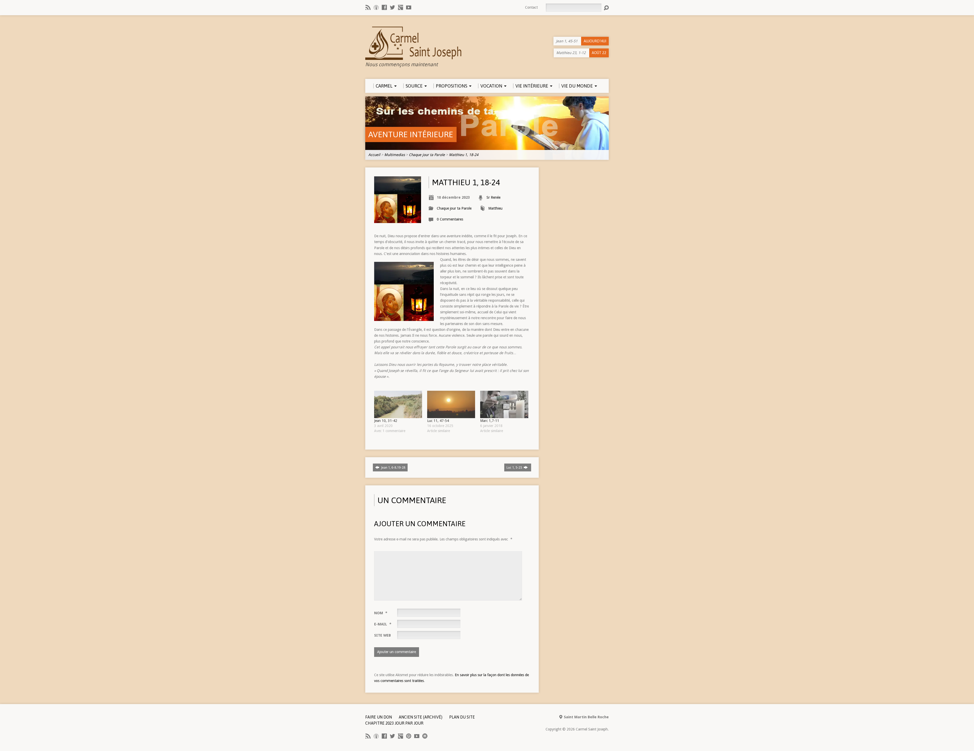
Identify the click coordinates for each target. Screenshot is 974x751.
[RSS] (368, 7)
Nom (380, 613)
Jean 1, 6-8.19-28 (392, 467)
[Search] (606, 7)
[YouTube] (408, 7)
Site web (382, 635)
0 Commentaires (450, 219)
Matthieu (495, 208)
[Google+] (400, 7)
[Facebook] (384, 7)
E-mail (382, 624)
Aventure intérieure (410, 134)
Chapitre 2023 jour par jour (394, 723)
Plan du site (462, 717)
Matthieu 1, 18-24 (463, 155)
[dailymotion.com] (424, 736)
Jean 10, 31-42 (385, 421)
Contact (531, 7)
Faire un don (378, 717)
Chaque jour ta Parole (427, 155)
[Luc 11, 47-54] (451, 404)
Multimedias (394, 155)
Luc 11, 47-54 (438, 421)
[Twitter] (392, 7)
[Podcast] (376, 7)
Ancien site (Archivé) (420, 717)
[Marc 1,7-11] (504, 404)
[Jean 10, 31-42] (398, 404)
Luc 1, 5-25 (515, 467)
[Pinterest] (408, 736)
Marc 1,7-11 (489, 421)
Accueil (374, 155)
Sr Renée (493, 197)
